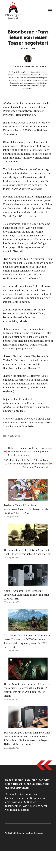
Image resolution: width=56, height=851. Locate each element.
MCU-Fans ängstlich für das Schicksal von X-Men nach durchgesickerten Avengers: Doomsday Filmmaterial (26, 464)
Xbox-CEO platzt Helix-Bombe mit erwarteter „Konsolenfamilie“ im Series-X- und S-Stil (27, 594)
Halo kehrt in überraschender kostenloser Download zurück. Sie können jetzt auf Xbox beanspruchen (30, 452)
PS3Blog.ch (18, 833)
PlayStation (14, 436)
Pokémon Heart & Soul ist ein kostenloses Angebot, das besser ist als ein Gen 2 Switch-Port (26, 509)
